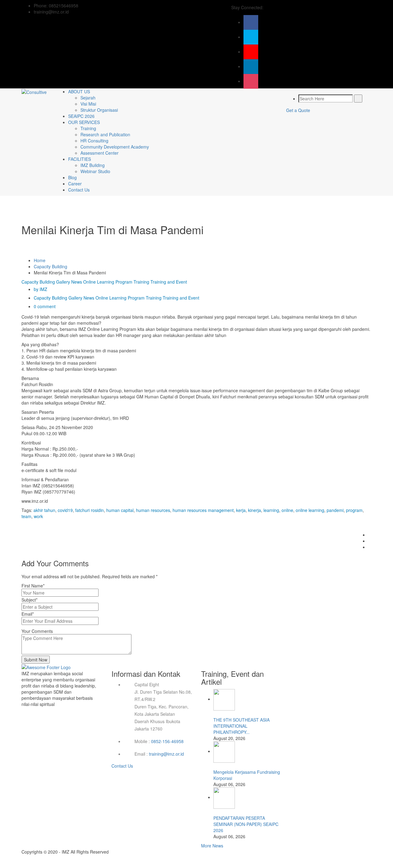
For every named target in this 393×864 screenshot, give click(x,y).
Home (39, 260)
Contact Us (79, 190)
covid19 (65, 510)
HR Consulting (94, 141)
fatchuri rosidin (89, 510)
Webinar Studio (95, 171)
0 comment (45, 306)
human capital (120, 510)
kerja (241, 510)
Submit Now (35, 660)
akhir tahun (44, 510)
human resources (153, 510)
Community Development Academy (114, 147)
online (287, 510)
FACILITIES (79, 159)
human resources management (203, 510)
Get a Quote (298, 110)
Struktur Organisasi (99, 110)
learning (271, 510)
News (76, 282)
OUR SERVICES (84, 122)
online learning (310, 510)
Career (75, 183)
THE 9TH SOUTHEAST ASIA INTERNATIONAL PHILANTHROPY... (241, 726)
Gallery (63, 282)
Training (88, 128)
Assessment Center (99, 153)
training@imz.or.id (166, 754)
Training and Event (168, 282)
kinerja (254, 510)
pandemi (335, 510)
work (38, 516)
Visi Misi (88, 104)
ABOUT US (79, 91)
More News (212, 846)
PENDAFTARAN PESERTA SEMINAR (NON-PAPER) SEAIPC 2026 (245, 824)
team (26, 516)
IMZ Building (92, 165)
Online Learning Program (107, 282)
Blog (72, 177)
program (354, 510)
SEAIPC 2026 (81, 116)
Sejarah (87, 98)
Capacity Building (50, 266)
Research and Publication (105, 134)
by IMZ (40, 289)
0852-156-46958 (167, 741)
